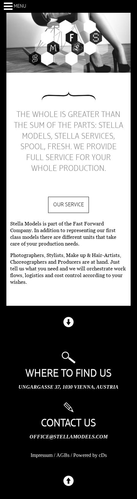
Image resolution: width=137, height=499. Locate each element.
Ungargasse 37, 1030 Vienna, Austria (68, 387)
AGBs (62, 455)
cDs (103, 455)
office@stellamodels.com (69, 436)
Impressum (42, 455)
